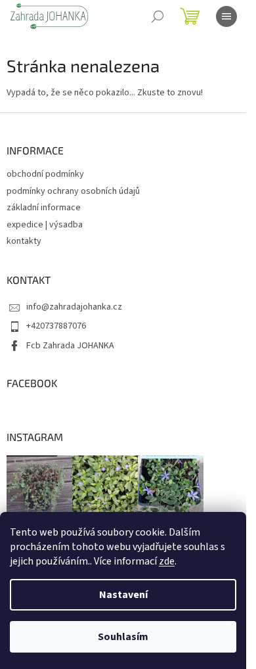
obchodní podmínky (45, 174)
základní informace (44, 207)
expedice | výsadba (45, 224)
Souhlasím (123, 637)
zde (167, 561)
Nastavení (123, 595)
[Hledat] (157, 16)
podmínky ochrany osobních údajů (73, 191)
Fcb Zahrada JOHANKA (70, 345)
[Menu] (226, 16)
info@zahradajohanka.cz (74, 306)
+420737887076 (56, 326)
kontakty (24, 241)
